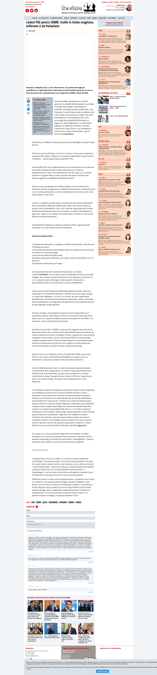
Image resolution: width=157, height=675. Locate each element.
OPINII (66, 18)
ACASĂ (34, 18)
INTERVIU (73, 18)
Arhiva (116, 2)
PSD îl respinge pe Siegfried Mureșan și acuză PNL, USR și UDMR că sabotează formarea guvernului (42, 106)
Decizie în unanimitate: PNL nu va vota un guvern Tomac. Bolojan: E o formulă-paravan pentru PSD (41, 129)
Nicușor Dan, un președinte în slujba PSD (41, 123)
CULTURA (82, 18)
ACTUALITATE (44, 18)
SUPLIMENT (112, 18)
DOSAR (94, 18)
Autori (122, 2)
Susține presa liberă (114, 24)
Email (28, 516)
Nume (28, 510)
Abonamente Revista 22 (33, 4)
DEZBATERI (102, 18)
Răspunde (91, 551)
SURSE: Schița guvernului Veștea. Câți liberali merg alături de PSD (41, 119)
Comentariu (30, 521)
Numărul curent (108, 2)
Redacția (128, 2)
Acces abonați (30, 6)
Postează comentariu (35, 531)
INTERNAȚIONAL (56, 18)
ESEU (88, 18)
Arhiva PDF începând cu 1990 (34, 2)
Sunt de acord (102, 671)
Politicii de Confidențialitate (118, 664)
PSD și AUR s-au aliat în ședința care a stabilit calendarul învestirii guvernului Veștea (41, 113)
